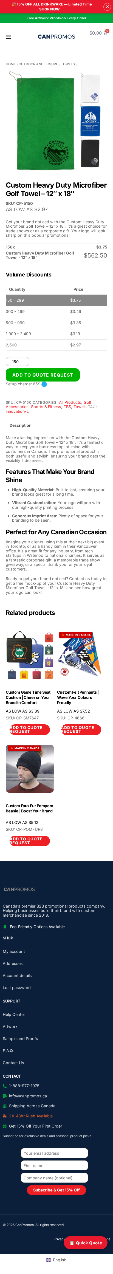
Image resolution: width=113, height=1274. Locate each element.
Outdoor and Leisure (38, 64)
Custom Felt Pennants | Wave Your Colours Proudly (78, 697)
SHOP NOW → (51, 9)
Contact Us (13, 1062)
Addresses (13, 963)
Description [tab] (21, 425)
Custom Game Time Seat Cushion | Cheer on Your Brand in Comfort (28, 697)
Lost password (17, 987)
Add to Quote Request (43, 375)
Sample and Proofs (20, 1038)
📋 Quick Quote (85, 1242)
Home (11, 64)
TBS (67, 406)
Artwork (10, 1026)
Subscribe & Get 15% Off (56, 1190)
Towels (68, 64)
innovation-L (17, 411)
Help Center (14, 1014)
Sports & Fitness (46, 406)
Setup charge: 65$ (25, 384)
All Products (70, 402)
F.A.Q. (8, 1050)
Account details (17, 975)
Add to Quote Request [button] (26, 729)
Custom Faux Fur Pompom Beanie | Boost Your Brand (29, 808)
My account (14, 951)
